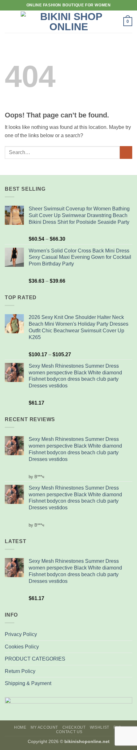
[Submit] (126, 152)
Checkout (74, 727)
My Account (44, 727)
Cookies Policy (22, 646)
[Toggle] (128, 659)
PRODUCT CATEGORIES (35, 659)
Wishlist (99, 727)
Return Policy (20, 671)
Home (20, 727)
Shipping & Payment (28, 683)
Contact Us (69, 732)
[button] (8, 21)
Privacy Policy (21, 634)
